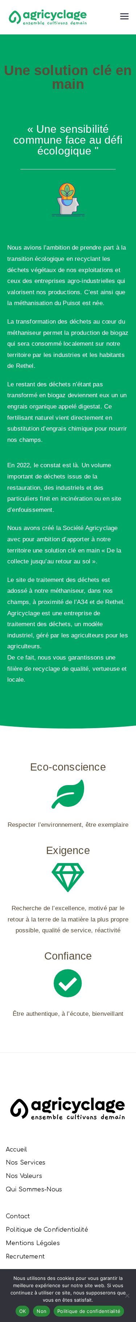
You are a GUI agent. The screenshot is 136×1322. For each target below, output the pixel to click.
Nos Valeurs (24, 1176)
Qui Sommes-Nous (34, 1189)
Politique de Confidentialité (47, 1230)
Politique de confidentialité (88, 1311)
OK (22, 1311)
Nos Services (25, 1162)
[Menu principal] (124, 17)
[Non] (127, 1295)
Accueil (16, 1149)
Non (41, 1311)
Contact (18, 1216)
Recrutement (25, 1256)
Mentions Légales (33, 1243)
